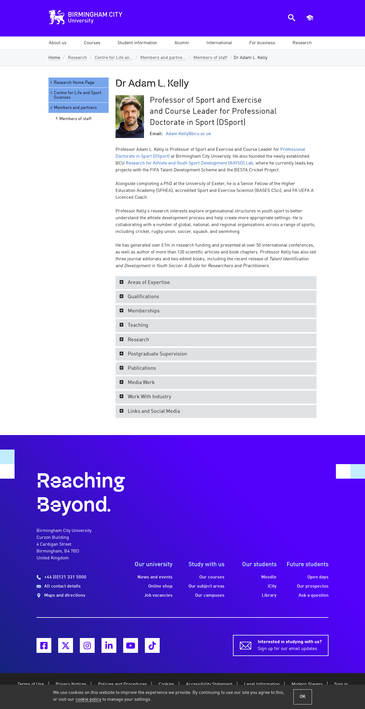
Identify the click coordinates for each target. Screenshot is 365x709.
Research (77, 58)
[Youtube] (130, 645)
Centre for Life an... (114, 58)
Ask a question (313, 595)
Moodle (269, 577)
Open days (317, 577)
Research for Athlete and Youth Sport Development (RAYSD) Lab (189, 163)
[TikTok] (152, 645)
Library (269, 595)
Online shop (160, 586)
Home (54, 58)
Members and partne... (163, 58)
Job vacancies (158, 595)
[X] (65, 645)
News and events (155, 577)
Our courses (211, 577)
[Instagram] (87, 645)
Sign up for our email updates (290, 645)
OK (303, 696)
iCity (272, 586)
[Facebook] (43, 645)
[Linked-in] (109, 645)
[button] (57, 43)
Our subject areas (206, 586)
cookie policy (88, 699)
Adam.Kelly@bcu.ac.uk (188, 134)
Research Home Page (74, 82)
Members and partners (75, 107)
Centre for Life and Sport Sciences (77, 95)
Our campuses (209, 595)
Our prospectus (312, 586)
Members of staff (210, 58)
